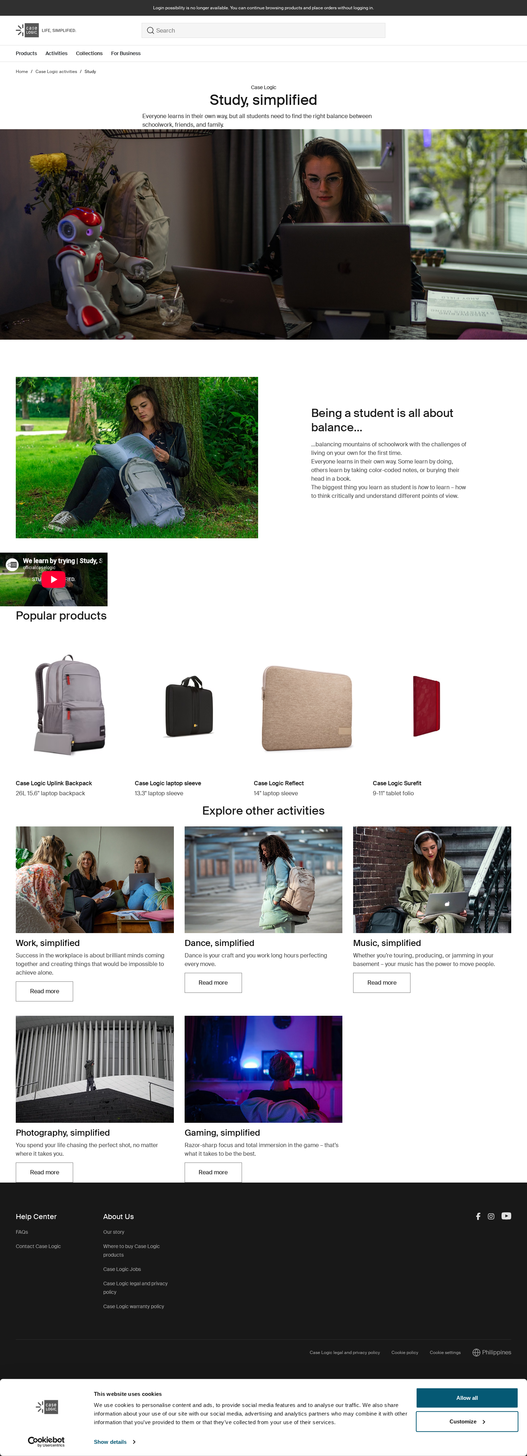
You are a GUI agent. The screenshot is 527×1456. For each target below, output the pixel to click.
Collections (89, 53)
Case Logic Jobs (122, 1269)
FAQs (22, 1232)
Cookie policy (404, 1352)
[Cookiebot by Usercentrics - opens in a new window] (46, 1442)
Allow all (467, 1398)
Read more (51, 993)
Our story (113, 1232)
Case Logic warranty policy (133, 1306)
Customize (463, 1421)
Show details (110, 1442)
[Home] (79, 30)
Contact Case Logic (38, 1246)
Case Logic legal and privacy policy (345, 1352)
